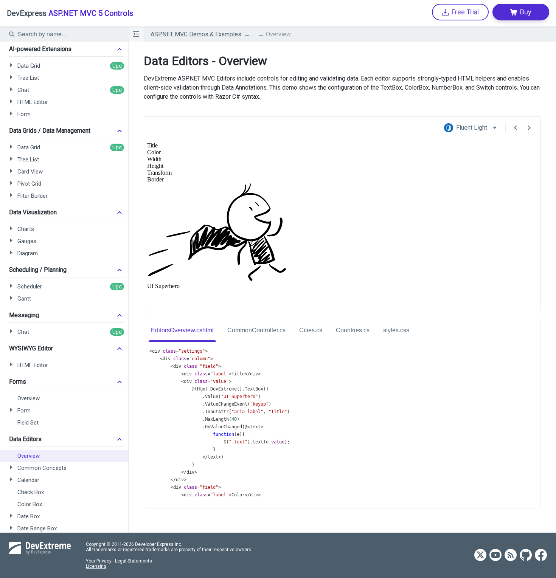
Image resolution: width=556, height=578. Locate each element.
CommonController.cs (256, 330)
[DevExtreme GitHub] (526, 555)
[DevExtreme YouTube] (495, 555)
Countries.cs (353, 330)
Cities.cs (310, 330)
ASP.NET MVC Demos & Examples (196, 34)
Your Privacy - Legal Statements (119, 561)
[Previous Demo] (515, 128)
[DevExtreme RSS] (511, 555)
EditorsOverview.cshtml (182, 330)
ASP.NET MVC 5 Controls (70, 13)
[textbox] (68, 34)
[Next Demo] (529, 128)
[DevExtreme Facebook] (541, 555)
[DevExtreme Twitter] (480, 555)
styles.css (396, 330)
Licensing (96, 566)
